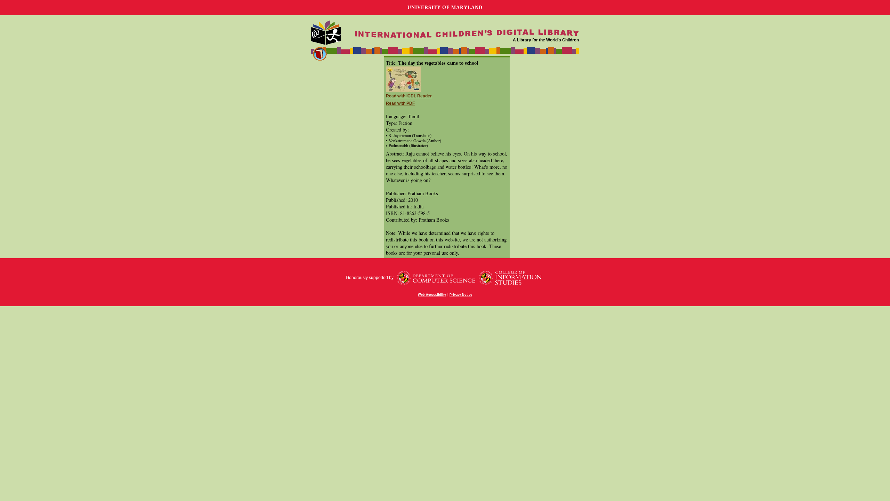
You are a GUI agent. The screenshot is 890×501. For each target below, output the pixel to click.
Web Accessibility (432, 294)
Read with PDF (400, 103)
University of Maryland (445, 7)
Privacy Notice (461, 294)
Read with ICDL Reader (409, 96)
